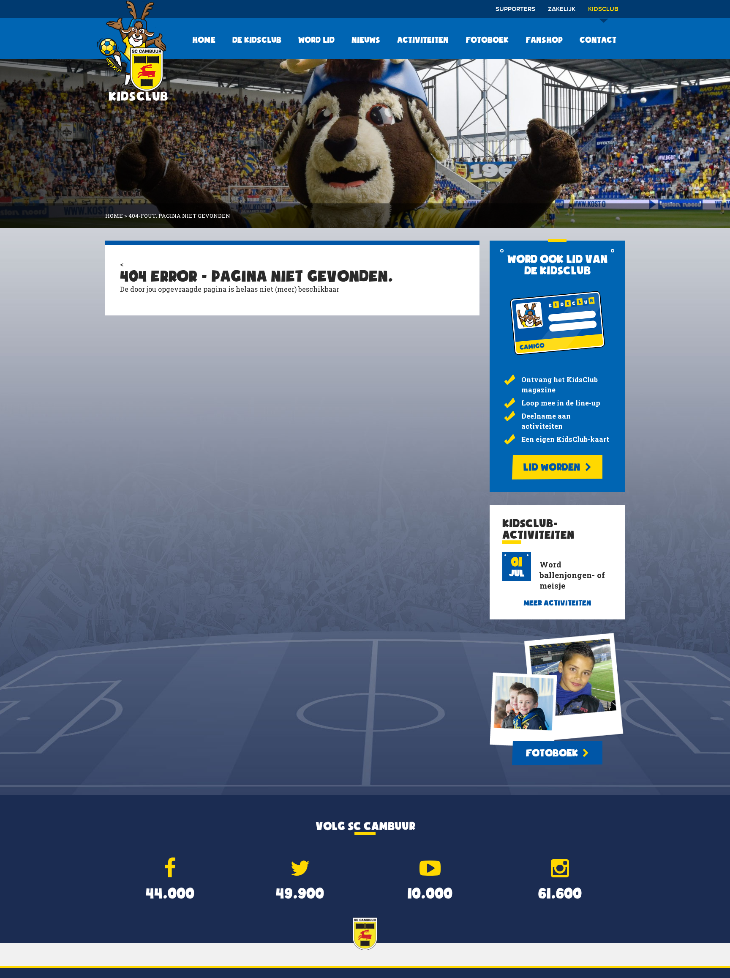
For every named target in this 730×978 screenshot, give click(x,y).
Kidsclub (603, 9)
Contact (598, 40)
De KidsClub (256, 40)
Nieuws (365, 40)
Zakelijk (561, 9)
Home (203, 40)
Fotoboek (487, 40)
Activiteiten (423, 40)
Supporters (515, 9)
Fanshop (544, 40)
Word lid (316, 40)
